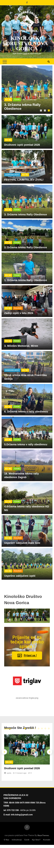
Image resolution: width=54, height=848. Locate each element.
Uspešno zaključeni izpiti (19, 575)
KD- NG (8, 100)
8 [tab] (48, 728)
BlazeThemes (43, 835)
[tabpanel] (27, 89)
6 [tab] (42, 728)
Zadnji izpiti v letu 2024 (18, 313)
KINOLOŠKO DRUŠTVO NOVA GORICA (27, 43)
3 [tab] (49, 111)
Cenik (26, 840)
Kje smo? (36, 840)
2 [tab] (45, 111)
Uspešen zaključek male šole (22, 542)
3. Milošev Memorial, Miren (21, 345)
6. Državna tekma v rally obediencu (26, 411)
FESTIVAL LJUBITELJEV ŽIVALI (23, 179)
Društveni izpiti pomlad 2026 (22, 144)
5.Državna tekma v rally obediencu (25, 444)
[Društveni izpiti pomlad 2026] (27, 89)
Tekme (17, 210)
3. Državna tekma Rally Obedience (25, 214)
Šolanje (18, 308)
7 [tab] (45, 728)
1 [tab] (41, 111)
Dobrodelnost (12, 175)
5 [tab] (38, 728)
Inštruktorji (17, 840)
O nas (6, 840)
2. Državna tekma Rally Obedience (25, 247)
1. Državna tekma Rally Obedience (25, 280)
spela (9, 773)
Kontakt (46, 840)
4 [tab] (35, 728)
